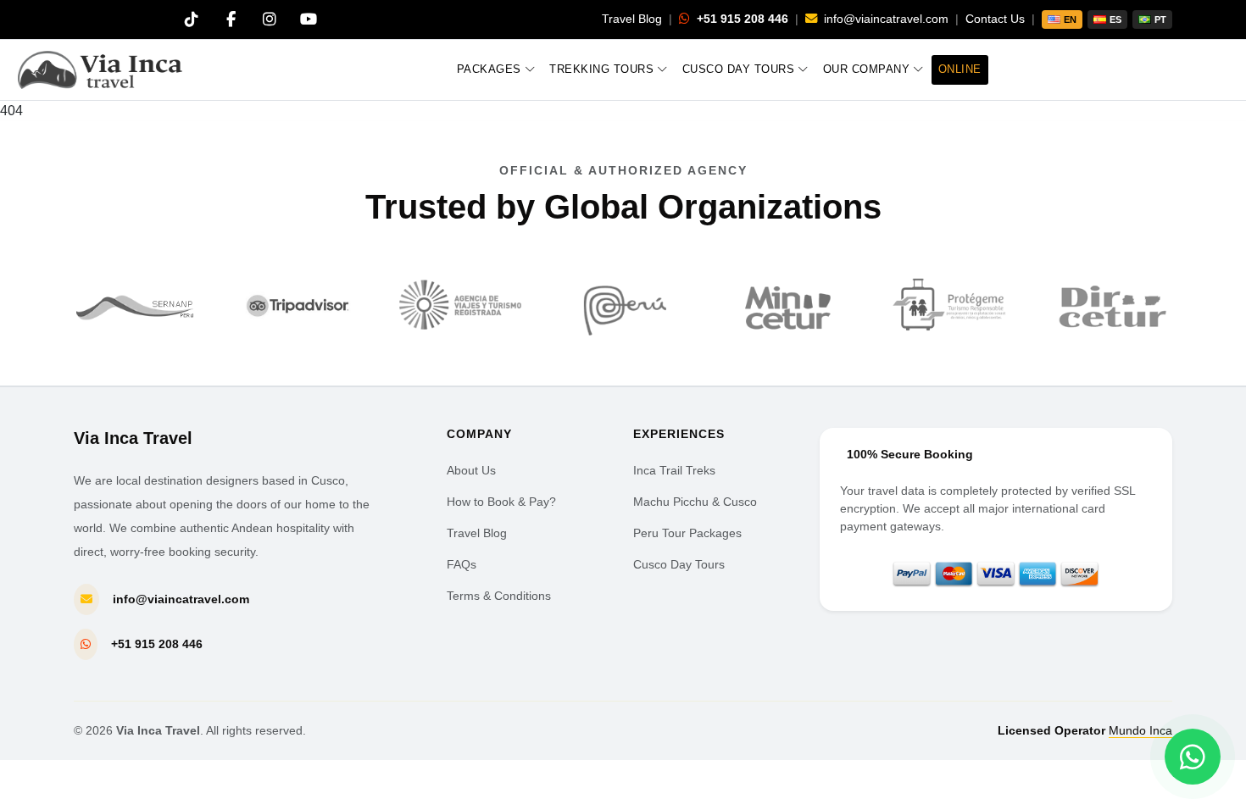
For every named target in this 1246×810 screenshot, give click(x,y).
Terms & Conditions (499, 595)
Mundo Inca (1140, 730)
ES (1115, 19)
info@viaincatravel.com (884, 18)
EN (1070, 19)
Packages (489, 69)
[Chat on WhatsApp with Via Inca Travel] (1193, 757)
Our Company (866, 69)
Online (960, 69)
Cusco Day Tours (738, 69)
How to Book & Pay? (501, 501)
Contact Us (995, 18)
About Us (471, 470)
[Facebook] (230, 19)
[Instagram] (269, 19)
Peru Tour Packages (687, 533)
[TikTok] (191, 19)
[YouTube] (308, 19)
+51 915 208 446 (740, 18)
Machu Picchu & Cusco (695, 501)
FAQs (461, 564)
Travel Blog (632, 18)
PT (1160, 19)
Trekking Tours (601, 69)
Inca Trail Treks (674, 470)
